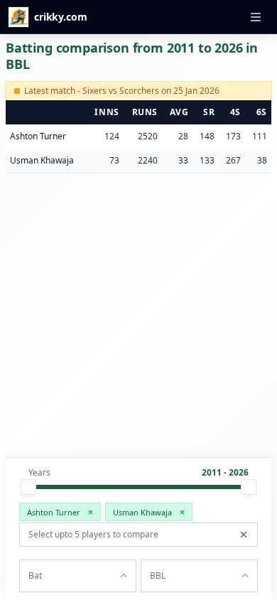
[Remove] (90, 512)
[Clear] (244, 535)
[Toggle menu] (255, 17)
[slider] (28, 487)
